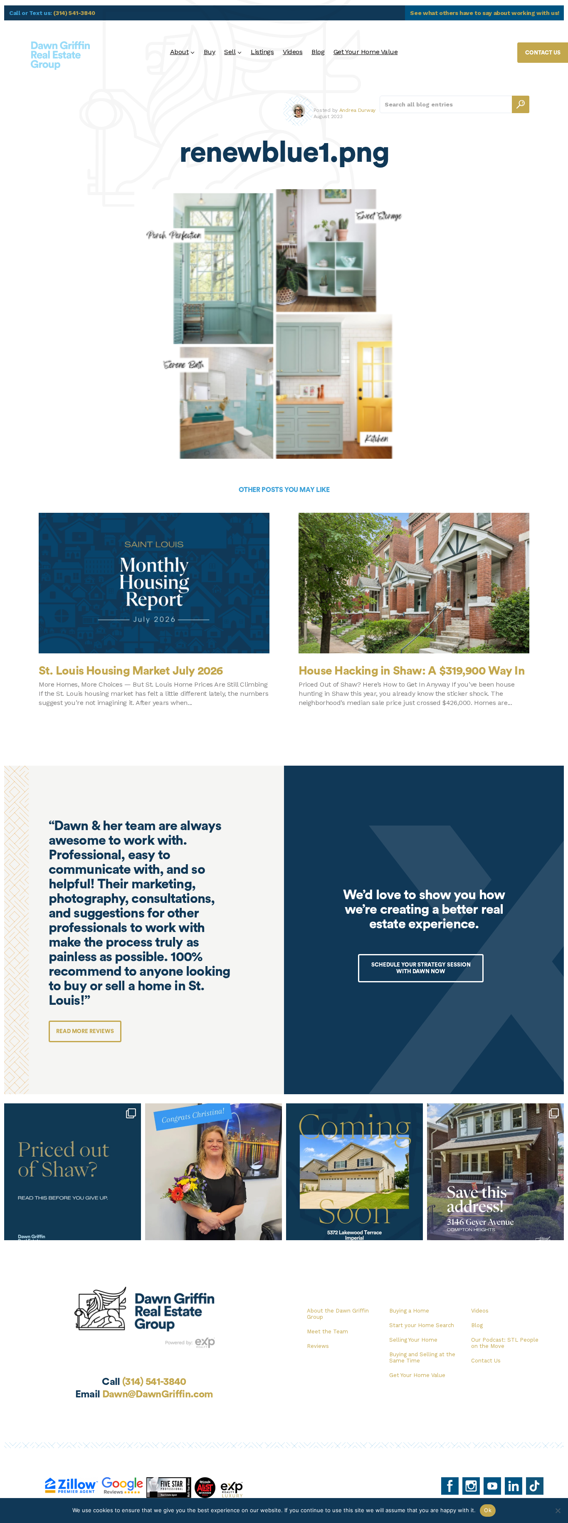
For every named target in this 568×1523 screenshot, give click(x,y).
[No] (557, 1510)
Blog (317, 52)
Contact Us (486, 1360)
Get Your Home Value (365, 52)
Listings (262, 52)
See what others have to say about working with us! (484, 13)
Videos (292, 52)
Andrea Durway (357, 110)
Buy (209, 52)
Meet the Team (327, 1331)
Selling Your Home (413, 1340)
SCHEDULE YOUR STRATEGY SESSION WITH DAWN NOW (421, 968)
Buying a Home (409, 1311)
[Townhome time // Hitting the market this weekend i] (354, 1171)
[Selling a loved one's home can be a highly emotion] (213, 1171)
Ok (487, 1510)
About (179, 52)
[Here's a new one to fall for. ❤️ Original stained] (495, 1171)
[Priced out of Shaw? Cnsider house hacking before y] (72, 1171)
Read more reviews (85, 1031)
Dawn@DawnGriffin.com (157, 1394)
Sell (229, 52)
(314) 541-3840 (74, 13)
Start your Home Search (421, 1325)
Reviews (318, 1346)
